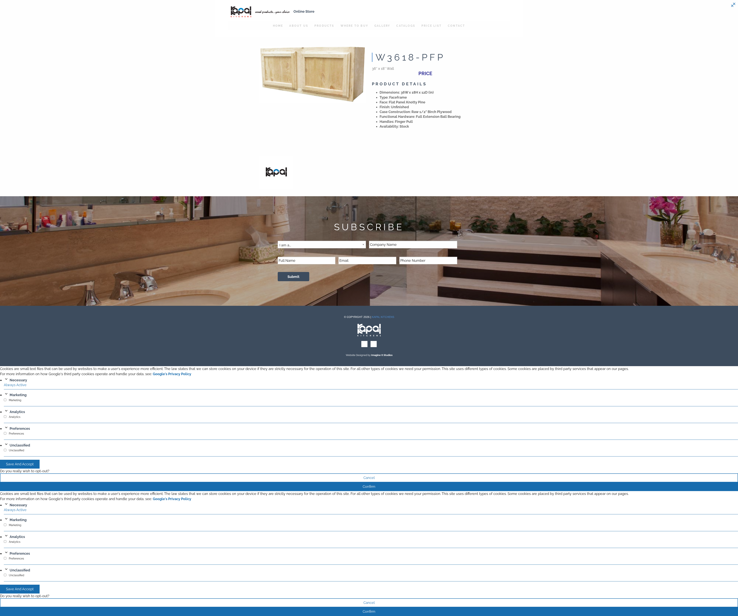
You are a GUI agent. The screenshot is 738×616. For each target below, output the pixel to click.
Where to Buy (354, 25)
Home (278, 25)
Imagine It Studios (381, 355)
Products (324, 25)
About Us (298, 25)
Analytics (17, 412)
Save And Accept (20, 464)
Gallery (382, 25)
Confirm (369, 487)
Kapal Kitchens (383, 316)
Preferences (20, 428)
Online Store (303, 11)
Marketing (18, 395)
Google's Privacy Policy (172, 374)
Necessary (18, 380)
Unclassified (20, 445)
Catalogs (405, 25)
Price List (431, 25)
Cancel (369, 478)
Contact (456, 25)
